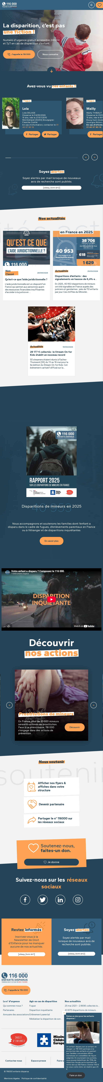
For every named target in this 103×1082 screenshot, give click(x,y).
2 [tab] (13, 158)
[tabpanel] (32, 116)
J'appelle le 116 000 (20, 54)
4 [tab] (25, 158)
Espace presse (38, 1060)
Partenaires (8, 1010)
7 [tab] (41, 158)
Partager (33, 134)
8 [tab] (47, 158)
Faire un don (63, 1060)
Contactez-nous (13, 1060)
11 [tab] (64, 158)
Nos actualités (73, 1001)
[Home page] (9, 5)
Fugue (32, 1005)
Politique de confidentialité (33, 1079)
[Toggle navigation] (91, 5)
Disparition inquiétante (41, 1010)
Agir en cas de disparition (43, 1001)
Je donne (53, 862)
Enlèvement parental (39, 1014)
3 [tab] (19, 158)
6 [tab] (36, 158)
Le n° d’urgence (11, 1001)
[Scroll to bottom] (51, 71)
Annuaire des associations (16, 1014)
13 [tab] (75, 158)
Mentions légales (12, 1079)
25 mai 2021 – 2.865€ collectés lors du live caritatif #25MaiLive (82, 1006)
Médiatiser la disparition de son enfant (45, 1019)
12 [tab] (69, 158)
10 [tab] (58, 158)
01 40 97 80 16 (93, 127)
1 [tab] (8, 158)
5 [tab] (30, 158)
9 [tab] (52, 158)
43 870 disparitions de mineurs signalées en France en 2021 (80, 1010)
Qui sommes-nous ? (13, 1005)
